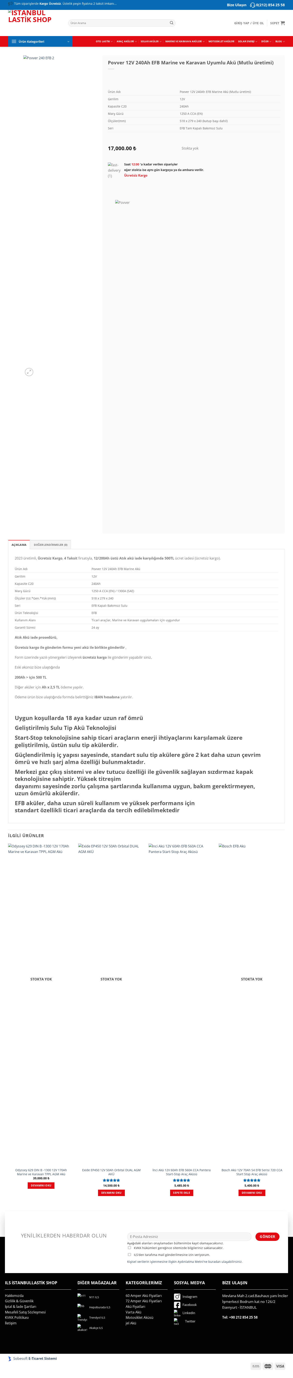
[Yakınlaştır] (29, 372)
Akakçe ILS (96, 1328)
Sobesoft (20, 1358)
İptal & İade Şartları (20, 1306)
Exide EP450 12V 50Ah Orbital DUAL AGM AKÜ (111, 1172)
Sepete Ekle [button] (181, 1192)
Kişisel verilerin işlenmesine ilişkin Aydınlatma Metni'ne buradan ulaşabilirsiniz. (185, 1262)
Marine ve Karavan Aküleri (183, 41)
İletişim (11, 1323)
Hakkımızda (14, 1295)
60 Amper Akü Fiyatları (144, 1295)
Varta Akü (133, 1312)
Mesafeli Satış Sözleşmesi (25, 1312)
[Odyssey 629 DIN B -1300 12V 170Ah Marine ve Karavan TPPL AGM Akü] (41, 1004)
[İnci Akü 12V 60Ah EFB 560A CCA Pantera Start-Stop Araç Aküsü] (182, 1004)
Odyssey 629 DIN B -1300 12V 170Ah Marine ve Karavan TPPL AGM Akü (41, 1172)
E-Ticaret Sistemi (43, 1358)
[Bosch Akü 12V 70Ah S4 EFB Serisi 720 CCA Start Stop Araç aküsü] (252, 1004)
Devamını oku (41, 1185)
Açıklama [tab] (19, 545)
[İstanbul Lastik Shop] (35, 22)
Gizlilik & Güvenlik (19, 1301)
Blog (278, 41)
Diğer (265, 41)
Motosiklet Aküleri (221, 41)
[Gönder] (171, 23)
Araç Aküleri (125, 41)
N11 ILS (94, 1297)
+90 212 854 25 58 (243, 1317)
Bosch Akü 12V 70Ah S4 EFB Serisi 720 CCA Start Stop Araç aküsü (252, 1172)
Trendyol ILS (97, 1317)
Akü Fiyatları (135, 1306)
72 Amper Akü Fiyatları (144, 1301)
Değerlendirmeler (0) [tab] (50, 545)
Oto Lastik (103, 41)
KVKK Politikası (17, 1317)
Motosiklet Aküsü (139, 1317)
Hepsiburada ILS (99, 1307)
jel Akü (131, 1323)
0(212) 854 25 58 (270, 4)
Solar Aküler (150, 41)
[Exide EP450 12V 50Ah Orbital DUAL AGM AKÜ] (111, 1004)
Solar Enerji (246, 41)
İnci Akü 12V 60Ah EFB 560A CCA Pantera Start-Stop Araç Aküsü (182, 1172)
